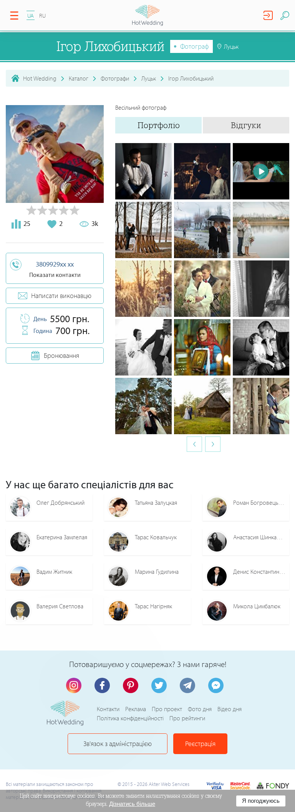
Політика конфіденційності (130, 718)
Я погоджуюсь (261, 800)
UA (30, 15)
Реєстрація (200, 743)
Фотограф (194, 46)
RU (42, 15)
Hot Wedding (39, 78)
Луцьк (148, 78)
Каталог (78, 78)
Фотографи (115, 78)
